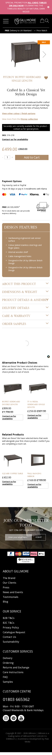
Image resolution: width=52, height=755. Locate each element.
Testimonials (10, 597)
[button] (44, 54)
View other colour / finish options (18, 113)
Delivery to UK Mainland (18, 30)
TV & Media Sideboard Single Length (36, 404)
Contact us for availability (15, 139)
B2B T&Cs (8, 618)
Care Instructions (13, 672)
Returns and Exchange (16, 667)
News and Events (13, 592)
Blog (5, 601)
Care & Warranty (16, 316)
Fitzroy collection (29, 119)
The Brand (9, 578)
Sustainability (11, 641)
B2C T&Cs (8, 622)
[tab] (26, 284)
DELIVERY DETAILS (15, 308)
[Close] (48, 7)
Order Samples (14, 324)
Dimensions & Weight (19, 292)
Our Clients (9, 582)
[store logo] (25, 21)
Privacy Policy (11, 627)
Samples (8, 681)
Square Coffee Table (12, 473)
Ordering (8, 662)
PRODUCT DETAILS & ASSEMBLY (25, 300)
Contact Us (9, 637)
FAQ (5, 677)
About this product (19, 284)
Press (6, 587)
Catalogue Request (14, 632)
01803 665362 (16, 699)
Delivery (7, 658)
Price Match (41, 30)
